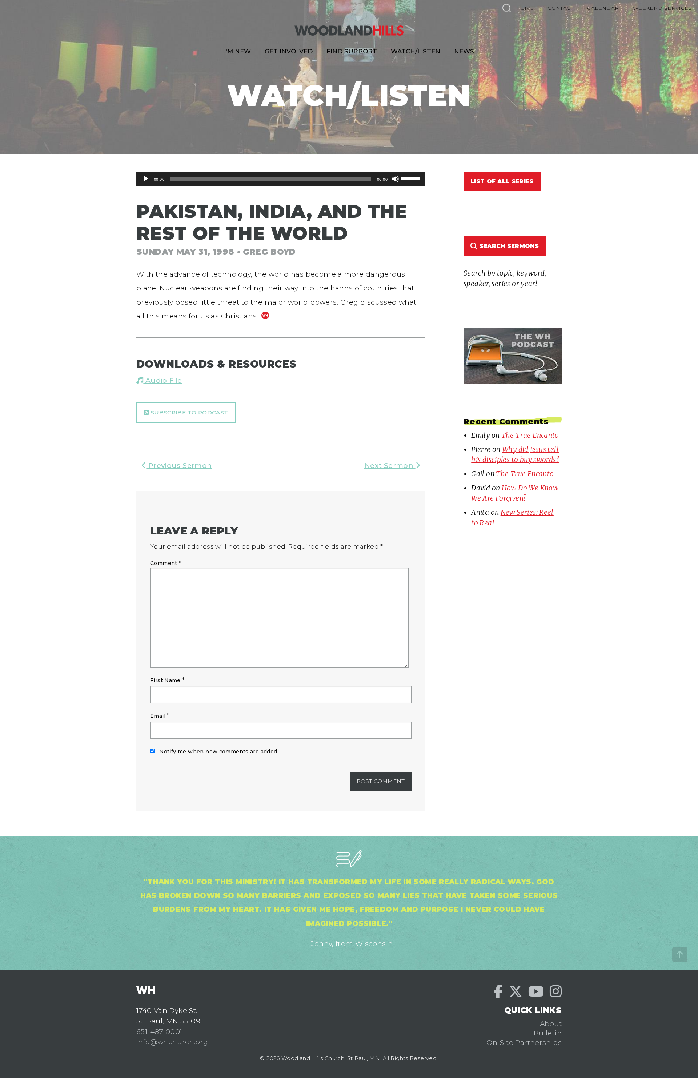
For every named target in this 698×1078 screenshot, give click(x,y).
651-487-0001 (159, 1031)
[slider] (411, 178)
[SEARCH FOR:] (506, 8)
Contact (560, 8)
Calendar (603, 8)
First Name (165, 680)
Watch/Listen (415, 51)
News (464, 51)
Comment (165, 563)
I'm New (237, 51)
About (551, 1023)
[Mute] (395, 179)
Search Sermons (508, 246)
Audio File (162, 380)
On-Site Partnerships (524, 1042)
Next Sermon (390, 465)
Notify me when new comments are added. (218, 751)
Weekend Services (662, 8)
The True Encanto (530, 435)
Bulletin (548, 1033)
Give (527, 8)
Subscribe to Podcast (188, 412)
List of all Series (502, 181)
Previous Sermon (179, 465)
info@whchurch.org (172, 1041)
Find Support (351, 51)
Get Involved (289, 51)
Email (157, 716)
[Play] (145, 179)
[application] (280, 179)
